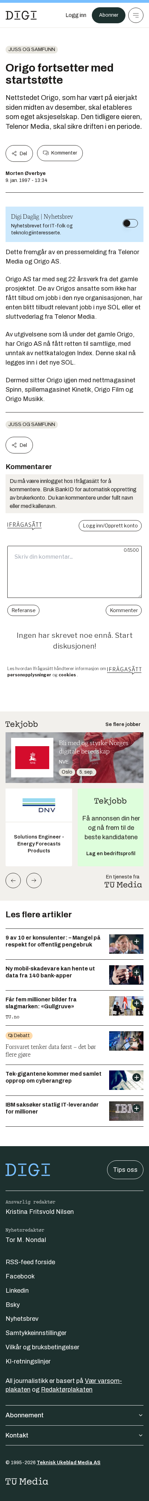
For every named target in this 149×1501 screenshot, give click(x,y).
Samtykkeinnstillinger (36, 1332)
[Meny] (135, 15)
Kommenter (64, 153)
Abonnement (25, 1415)
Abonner (108, 15)
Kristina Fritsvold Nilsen (40, 1211)
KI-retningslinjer (28, 1361)
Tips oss (125, 1169)
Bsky (13, 1304)
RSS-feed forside (30, 1262)
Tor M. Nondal (26, 1239)
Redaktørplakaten (67, 1389)
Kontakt (17, 1435)
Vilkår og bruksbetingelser (42, 1347)
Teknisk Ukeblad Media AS (68, 1462)
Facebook (20, 1276)
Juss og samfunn (31, 49)
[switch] (130, 223)
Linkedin (17, 1290)
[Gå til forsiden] (21, 15)
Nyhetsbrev (22, 1318)
